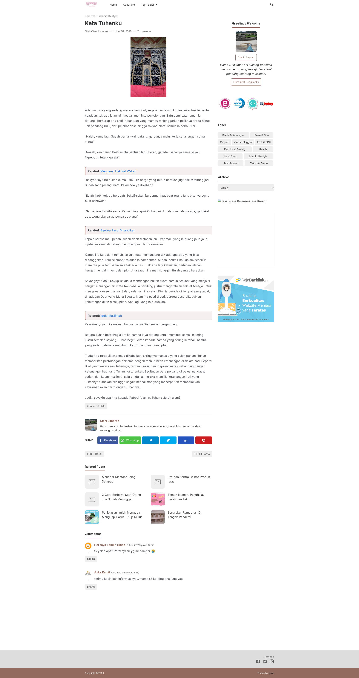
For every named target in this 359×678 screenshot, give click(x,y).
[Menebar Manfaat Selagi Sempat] (92, 482)
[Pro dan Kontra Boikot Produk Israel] (158, 482)
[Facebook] (258, 662)
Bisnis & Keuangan (233, 135)
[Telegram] (150, 440)
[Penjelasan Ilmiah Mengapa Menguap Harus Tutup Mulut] (92, 517)
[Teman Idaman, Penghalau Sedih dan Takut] (158, 499)
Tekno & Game (259, 163)
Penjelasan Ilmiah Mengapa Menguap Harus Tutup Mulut (122, 515)
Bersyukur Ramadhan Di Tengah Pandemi (184, 515)
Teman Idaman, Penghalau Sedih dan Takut (186, 497)
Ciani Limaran (109, 421)
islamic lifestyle (97, 406)
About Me (129, 4)
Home (113, 4)
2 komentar (144, 31)
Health (263, 149)
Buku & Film (261, 135)
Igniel (271, 673)
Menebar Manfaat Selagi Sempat (119, 479)
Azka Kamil (102, 572)
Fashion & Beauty (234, 149)
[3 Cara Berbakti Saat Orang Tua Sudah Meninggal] (92, 499)
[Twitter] (168, 440)
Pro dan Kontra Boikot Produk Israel (189, 479)
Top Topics (147, 4)
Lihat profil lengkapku (246, 81)
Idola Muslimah (111, 315)
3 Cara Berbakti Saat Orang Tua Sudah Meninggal (121, 497)
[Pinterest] (203, 440)
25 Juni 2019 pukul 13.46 (125, 572)
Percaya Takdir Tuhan (109, 545)
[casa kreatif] (242, 201)
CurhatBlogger (243, 142)
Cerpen (224, 142)
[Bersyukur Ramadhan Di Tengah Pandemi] (158, 517)
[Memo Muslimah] (91, 4)
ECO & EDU (264, 142)
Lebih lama (202, 454)
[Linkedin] (186, 440)
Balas (91, 559)
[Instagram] (271, 662)
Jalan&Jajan (230, 163)
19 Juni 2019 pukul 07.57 (140, 545)
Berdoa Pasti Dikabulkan (118, 230)
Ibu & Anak (230, 156)
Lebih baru (94, 454)
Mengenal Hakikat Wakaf (118, 171)
